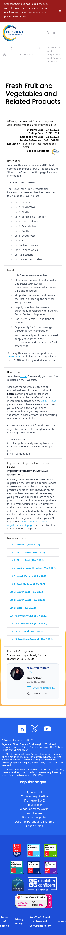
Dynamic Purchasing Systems (34, 822)
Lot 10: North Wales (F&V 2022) (28, 615)
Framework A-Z (34, 800)
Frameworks (27, 54)
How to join (34, 805)
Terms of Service (4, 921)
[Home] (4, 54)
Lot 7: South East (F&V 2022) (26, 592)
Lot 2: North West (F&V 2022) (27, 552)
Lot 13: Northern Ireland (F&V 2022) (31, 639)
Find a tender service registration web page (27, 523)
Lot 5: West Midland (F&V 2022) (28, 576)
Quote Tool (34, 792)
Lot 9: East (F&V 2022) (22, 607)
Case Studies (34, 826)
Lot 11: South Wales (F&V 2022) (28, 623)
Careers (61, 921)
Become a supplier (34, 817)
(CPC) (29, 671)
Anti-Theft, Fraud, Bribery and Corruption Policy (40, 921)
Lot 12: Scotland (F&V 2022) (26, 631)
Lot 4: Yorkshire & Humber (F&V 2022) (32, 568)
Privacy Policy (18, 921)
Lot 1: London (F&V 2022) (24, 544)
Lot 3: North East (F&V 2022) (26, 560)
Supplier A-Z (34, 813)
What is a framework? (34, 809)
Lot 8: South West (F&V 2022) (27, 599)
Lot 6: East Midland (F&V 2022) (27, 584)
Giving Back (15, 356)
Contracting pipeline (34, 796)
